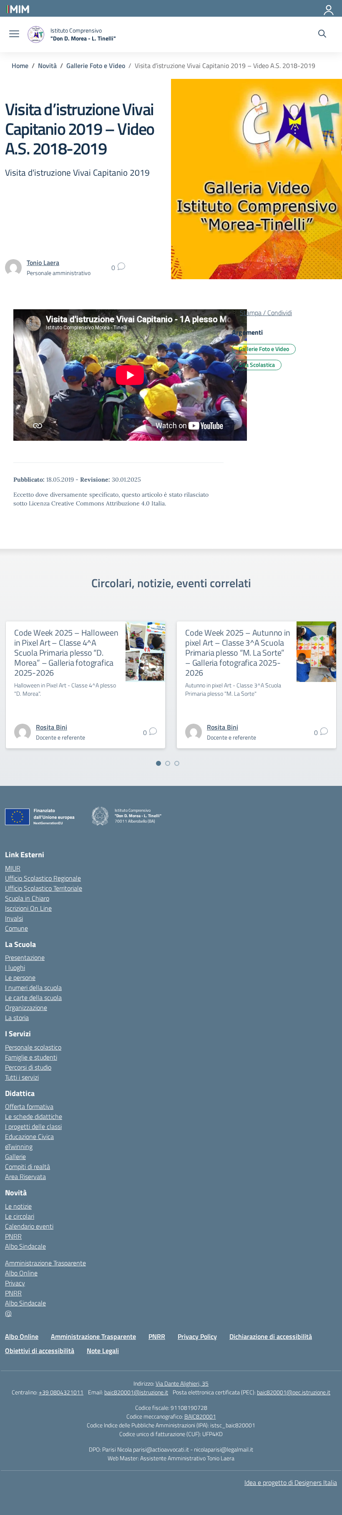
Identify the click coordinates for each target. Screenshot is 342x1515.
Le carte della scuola (33, 997)
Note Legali (103, 1351)
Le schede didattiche (33, 1116)
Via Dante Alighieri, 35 (182, 1383)
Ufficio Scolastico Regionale (43, 878)
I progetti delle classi (33, 1126)
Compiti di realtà (27, 1167)
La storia (17, 1018)
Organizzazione (26, 1007)
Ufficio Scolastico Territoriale (43, 888)
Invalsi (14, 918)
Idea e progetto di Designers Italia (290, 1482)
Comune (16, 928)
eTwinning (19, 1146)
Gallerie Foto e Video (264, 348)
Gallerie (15, 1156)
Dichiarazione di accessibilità (270, 1336)
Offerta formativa (29, 1106)
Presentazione (25, 957)
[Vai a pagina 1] (158, 763)
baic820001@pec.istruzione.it (293, 1392)
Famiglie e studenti (31, 1057)
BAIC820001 (200, 1416)
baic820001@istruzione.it (136, 1392)
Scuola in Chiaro (27, 898)
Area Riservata (25, 1177)
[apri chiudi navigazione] (14, 35)
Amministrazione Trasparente (45, 1263)
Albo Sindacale (25, 1246)
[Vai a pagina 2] (167, 763)
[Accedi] (329, 8)
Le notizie (18, 1206)
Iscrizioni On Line (28, 908)
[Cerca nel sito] (322, 34)
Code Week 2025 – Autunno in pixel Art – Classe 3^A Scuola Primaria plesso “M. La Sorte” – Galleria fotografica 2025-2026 (237, 652)
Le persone (20, 977)
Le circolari (19, 1216)
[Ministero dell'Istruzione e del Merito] (17, 8)
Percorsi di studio (28, 1067)
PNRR (13, 1236)
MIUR (12, 868)
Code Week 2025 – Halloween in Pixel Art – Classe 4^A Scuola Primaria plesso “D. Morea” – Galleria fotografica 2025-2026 (66, 652)
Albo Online (21, 1273)
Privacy (15, 1283)
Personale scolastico (33, 1047)
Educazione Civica (29, 1136)
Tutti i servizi (22, 1077)
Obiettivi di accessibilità (39, 1351)
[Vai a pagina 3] (176, 763)
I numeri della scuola (33, 987)
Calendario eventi (29, 1226)
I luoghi (15, 967)
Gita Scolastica (257, 364)
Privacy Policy (197, 1336)
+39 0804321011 (61, 1392)
